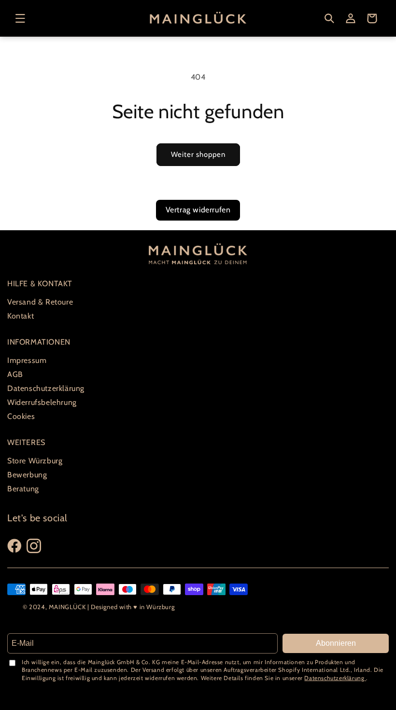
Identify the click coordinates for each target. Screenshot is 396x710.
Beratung (23, 488)
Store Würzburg (34, 460)
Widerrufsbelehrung (42, 402)
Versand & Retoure (40, 301)
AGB (15, 374)
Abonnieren (336, 643)
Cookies (21, 416)
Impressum (26, 360)
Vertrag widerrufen (198, 209)
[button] (20, 18)
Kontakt (20, 315)
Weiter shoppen (198, 154)
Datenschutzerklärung (46, 388)
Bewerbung (27, 474)
